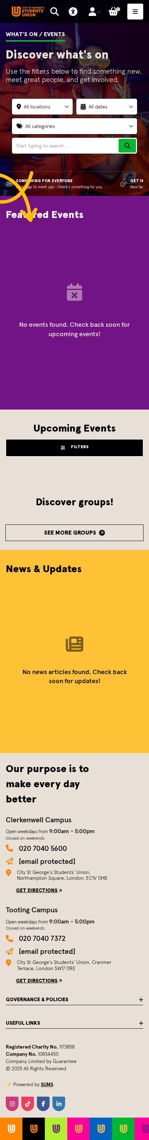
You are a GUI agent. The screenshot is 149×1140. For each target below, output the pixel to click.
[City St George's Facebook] (43, 1104)
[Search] (127, 146)
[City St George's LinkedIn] (58, 1104)
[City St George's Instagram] (12, 1104)
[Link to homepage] (28, 12)
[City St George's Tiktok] (27, 1104)
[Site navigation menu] (135, 12)
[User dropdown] (94, 11)
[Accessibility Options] (73, 11)
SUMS (47, 1084)
